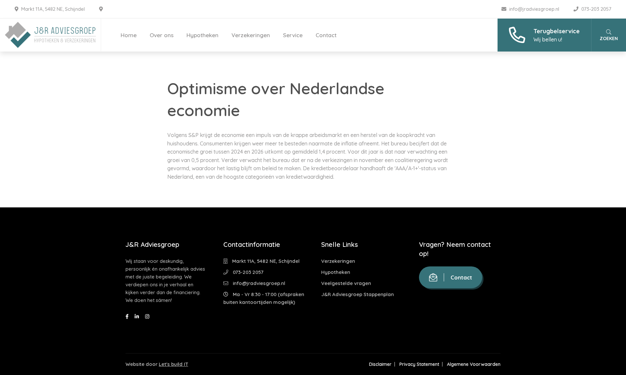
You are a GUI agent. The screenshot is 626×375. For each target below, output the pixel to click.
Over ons (161, 35)
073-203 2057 (595, 9)
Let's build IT (173, 364)
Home (129, 35)
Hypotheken (202, 35)
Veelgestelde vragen (346, 283)
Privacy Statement (419, 364)
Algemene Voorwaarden (473, 364)
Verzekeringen (250, 35)
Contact (326, 35)
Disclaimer (380, 364)
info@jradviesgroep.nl (534, 9)
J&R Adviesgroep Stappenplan (357, 294)
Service (293, 35)
